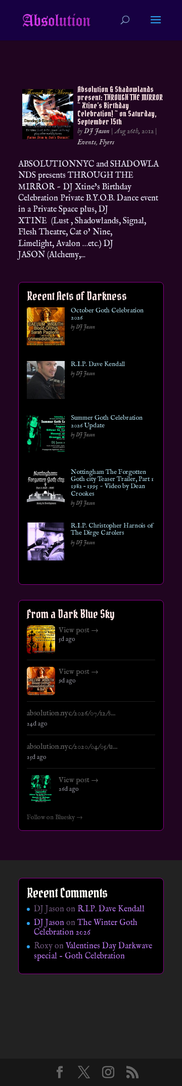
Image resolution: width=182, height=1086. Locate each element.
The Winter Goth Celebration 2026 (86, 928)
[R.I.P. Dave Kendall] (46, 382)
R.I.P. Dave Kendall (98, 364)
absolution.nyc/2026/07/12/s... (71, 713)
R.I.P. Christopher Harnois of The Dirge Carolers (112, 529)
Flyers (106, 142)
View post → (79, 630)
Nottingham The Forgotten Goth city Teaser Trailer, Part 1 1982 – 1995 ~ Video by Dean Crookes (112, 483)
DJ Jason (97, 131)
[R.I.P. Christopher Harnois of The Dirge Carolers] (46, 543)
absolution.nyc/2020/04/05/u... (72, 746)
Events (86, 142)
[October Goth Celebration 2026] (46, 328)
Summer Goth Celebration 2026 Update (107, 422)
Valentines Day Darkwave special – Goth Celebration (93, 951)
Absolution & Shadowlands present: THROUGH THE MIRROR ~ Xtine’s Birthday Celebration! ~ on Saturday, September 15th (120, 105)
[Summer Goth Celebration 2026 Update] (46, 436)
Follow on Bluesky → (55, 818)
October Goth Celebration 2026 (107, 314)
